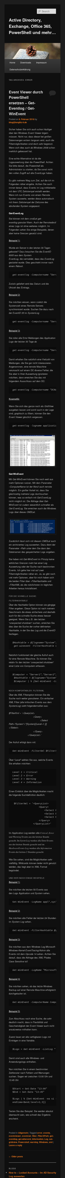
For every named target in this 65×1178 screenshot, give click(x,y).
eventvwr (26, 1135)
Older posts (16, 1156)
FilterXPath (43, 1135)
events (46, 1132)
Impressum (41, 62)
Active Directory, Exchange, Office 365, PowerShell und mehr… (32, 26)
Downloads (25, 62)
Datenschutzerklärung (20, 69)
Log (46, 1139)
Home (12, 62)
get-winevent (24, 1139)
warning (34, 1142)
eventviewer (15, 1135)
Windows (43, 1142)
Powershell (23, 1142)
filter (34, 1135)
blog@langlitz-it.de (18, 122)
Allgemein (23, 1132)
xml (51, 1142)
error (39, 1132)
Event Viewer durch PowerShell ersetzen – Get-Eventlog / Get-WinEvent (26, 102)
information (37, 1139)
